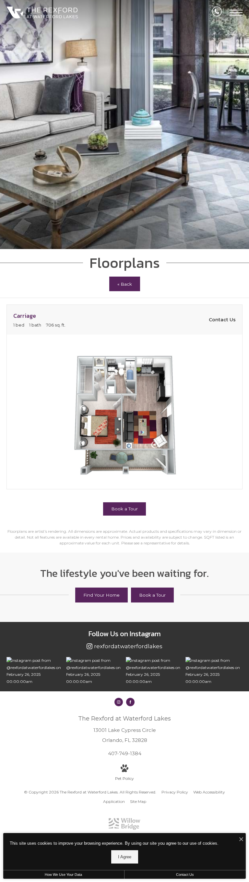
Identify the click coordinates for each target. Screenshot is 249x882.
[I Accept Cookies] (241, 840)
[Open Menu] (236, 13)
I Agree (124, 856)
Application (114, 801)
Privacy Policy (174, 792)
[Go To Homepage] (42, 12)
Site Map (138, 801)
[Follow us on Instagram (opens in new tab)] (118, 702)
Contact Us (185, 874)
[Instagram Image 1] (34, 671)
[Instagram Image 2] (94, 671)
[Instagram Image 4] (213, 671)
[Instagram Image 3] (154, 671)
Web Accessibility (209, 792)
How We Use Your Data (63, 874)
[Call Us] (217, 12)
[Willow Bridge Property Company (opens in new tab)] (124, 828)
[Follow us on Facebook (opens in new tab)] (130, 702)
